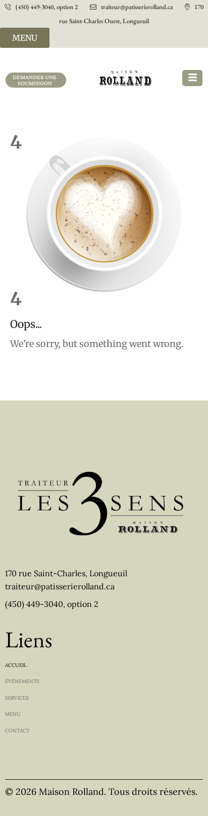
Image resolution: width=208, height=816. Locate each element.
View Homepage (29, 368)
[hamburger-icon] (192, 78)
